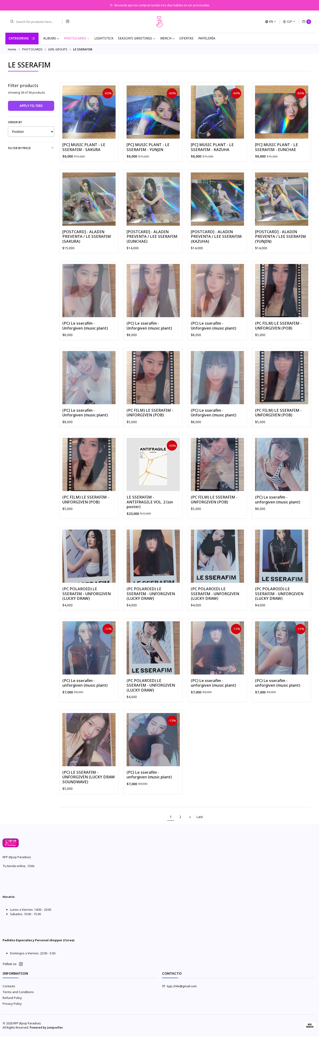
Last (199, 817)
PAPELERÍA (206, 38)
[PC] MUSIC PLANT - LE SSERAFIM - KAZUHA (212, 147)
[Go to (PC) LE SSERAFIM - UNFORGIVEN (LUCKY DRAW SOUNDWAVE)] (89, 739)
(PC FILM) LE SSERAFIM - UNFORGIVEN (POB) (278, 326)
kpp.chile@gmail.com (182, 986)
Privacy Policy (12, 1003)
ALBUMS (49, 38)
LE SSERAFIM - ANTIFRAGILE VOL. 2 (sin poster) (150, 502)
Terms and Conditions (18, 992)
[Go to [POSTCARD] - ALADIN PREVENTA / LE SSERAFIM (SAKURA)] (89, 199)
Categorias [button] (19, 38)
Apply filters (31, 106)
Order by (15, 122)
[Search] (12, 21)
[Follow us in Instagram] (67, 22)
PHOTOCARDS (75, 38)
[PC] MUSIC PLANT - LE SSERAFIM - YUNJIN (148, 147)
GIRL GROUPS (57, 49)
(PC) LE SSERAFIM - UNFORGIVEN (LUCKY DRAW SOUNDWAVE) (88, 777)
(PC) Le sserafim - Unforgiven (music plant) (85, 326)
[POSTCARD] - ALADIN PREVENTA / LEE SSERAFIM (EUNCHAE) (152, 236)
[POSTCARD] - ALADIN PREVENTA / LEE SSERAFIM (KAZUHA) (216, 236)
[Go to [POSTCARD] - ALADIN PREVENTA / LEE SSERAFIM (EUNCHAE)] (153, 199)
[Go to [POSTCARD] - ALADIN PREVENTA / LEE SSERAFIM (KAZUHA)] (217, 199)
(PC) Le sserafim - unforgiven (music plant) (277, 500)
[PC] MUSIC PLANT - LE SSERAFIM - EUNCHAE (276, 147)
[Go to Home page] (159, 22)
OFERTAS (186, 38)
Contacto (9, 986)
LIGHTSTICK (103, 38)
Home (12, 49)
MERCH (165, 38)
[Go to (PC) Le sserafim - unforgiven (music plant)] (281, 464)
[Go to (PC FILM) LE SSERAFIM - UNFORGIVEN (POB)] (281, 290)
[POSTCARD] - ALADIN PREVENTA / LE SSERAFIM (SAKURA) (86, 236)
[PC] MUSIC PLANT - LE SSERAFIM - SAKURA (83, 147)
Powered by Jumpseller (46, 1027)
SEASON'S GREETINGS (135, 38)
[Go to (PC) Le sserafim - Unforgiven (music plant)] (89, 290)
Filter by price (19, 148)
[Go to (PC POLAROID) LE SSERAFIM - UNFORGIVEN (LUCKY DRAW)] (89, 556)
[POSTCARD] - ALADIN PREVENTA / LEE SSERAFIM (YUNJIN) (280, 236)
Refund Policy (12, 998)
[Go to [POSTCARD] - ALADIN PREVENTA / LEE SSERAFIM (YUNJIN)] (281, 199)
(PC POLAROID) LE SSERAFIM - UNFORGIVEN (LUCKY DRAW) (86, 593)
